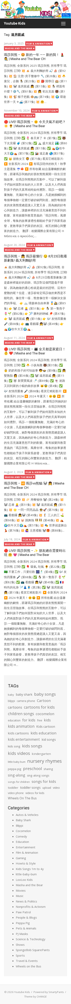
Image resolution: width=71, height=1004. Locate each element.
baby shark (24, 694)
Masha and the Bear (18, 48)
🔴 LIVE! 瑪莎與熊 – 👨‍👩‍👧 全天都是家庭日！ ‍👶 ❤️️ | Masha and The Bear (35, 351)
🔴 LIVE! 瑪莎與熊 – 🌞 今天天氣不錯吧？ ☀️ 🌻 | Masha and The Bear (35, 124)
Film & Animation (38, 43)
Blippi (19, 825)
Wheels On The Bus (22, 798)
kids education (43, 732)
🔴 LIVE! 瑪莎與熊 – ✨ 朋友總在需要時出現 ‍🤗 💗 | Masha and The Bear (35, 553)
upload (46, 788)
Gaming (21, 858)
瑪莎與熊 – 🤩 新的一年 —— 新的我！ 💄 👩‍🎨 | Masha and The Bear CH (34, 57)
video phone (16, 793)
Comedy (21, 836)
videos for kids (34, 793)
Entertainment (25, 847)
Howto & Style (26, 863)
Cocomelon (23, 831)
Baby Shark (23, 820)
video (56, 788)
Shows (20, 945)
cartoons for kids (39, 707)
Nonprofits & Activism (31, 907)
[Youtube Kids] (35, 9)
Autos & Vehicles (27, 815)
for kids (28, 720)
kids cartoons (18, 733)
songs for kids (44, 781)
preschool (32, 768)
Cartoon (44, 700)
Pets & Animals (26, 928)
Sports (20, 955)
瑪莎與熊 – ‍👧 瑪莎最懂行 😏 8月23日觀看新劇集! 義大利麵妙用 (35, 258)
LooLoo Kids (24, 880)
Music (19, 896)
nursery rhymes (44, 761)
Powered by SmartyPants (49, 992)
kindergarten (41, 754)
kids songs (32, 746)
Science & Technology (30, 939)
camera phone (26, 701)
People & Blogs (26, 917)
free (39, 720)
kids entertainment (24, 739)
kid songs (49, 739)
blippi (11, 701)
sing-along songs (38, 775)
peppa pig (14, 769)
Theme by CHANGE (35, 996)
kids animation (21, 726)
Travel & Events (27, 961)
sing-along (16, 775)
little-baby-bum (26, 874)
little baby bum (16, 762)
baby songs (45, 694)
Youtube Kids (14, 23)
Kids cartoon (45, 726)
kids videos (19, 753)
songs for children (19, 782)
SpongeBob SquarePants (33, 950)
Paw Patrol (23, 912)
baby (11, 694)
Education (22, 842)
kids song (14, 746)
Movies (21, 890)
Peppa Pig (23, 923)
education (14, 720)
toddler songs (30, 787)
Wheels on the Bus (28, 966)
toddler (13, 788)
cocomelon (45, 713)
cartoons (15, 707)
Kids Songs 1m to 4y (30, 869)
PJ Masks (22, 934)
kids (47, 720)
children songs (21, 713)
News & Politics (26, 901)
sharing (48, 769)
